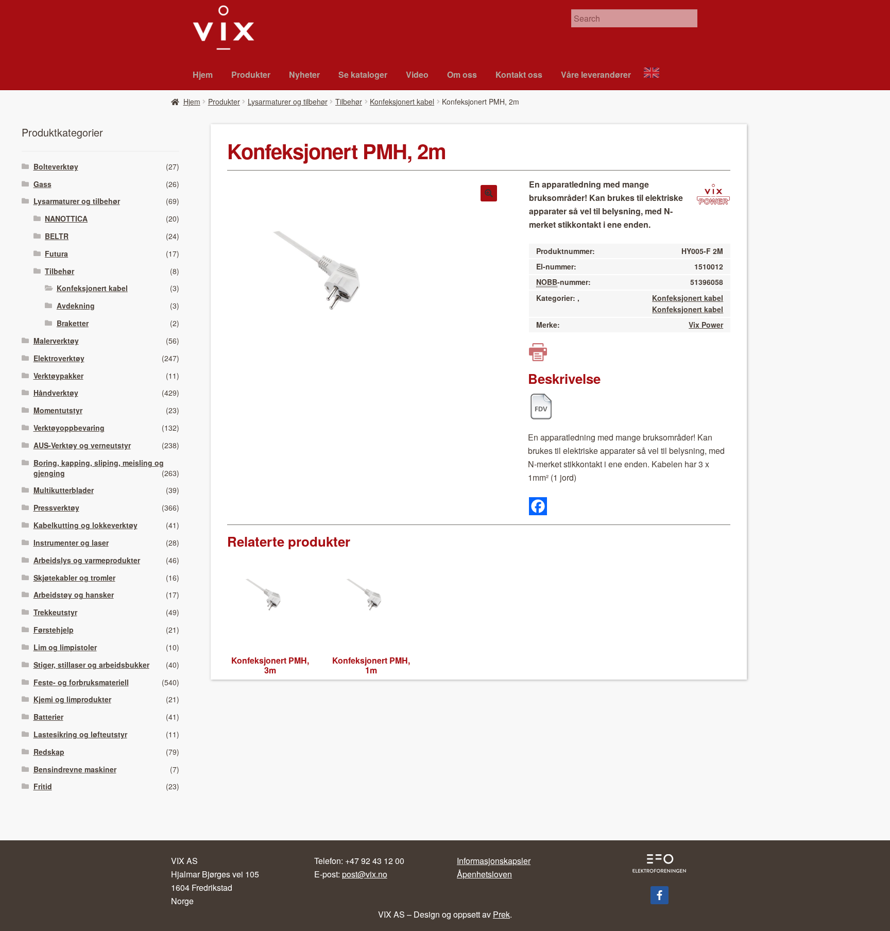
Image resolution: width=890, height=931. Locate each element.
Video (417, 74)
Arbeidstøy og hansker (73, 594)
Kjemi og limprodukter (72, 699)
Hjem (203, 74)
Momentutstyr (57, 410)
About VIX (656, 74)
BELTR (57, 236)
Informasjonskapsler (493, 861)
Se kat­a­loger (362, 74)
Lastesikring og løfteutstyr (80, 734)
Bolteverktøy (55, 166)
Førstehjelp (53, 629)
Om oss (462, 74)
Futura (56, 253)
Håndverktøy (55, 392)
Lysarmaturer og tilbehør (288, 101)
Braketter (73, 323)
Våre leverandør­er (596, 74)
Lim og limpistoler (65, 647)
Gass (42, 184)
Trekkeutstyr (55, 612)
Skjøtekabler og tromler (74, 577)
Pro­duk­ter (250, 74)
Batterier (48, 717)
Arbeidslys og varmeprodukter (86, 560)
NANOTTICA (66, 218)
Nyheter (304, 74)
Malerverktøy (56, 340)
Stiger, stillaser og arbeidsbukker (91, 664)
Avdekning (76, 305)
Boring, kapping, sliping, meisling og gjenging (98, 468)
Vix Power (706, 324)
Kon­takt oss (518, 74)
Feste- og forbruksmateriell (81, 682)
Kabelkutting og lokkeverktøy (85, 525)
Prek (501, 914)
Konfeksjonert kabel (402, 101)
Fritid (42, 786)
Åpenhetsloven (484, 874)
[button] (489, 193)
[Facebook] (538, 506)
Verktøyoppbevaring (69, 427)
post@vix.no (364, 874)
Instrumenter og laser (71, 542)
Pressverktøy (56, 507)
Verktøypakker (58, 375)
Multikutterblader (63, 490)
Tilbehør (348, 101)
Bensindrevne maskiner (74, 769)
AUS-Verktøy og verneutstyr (82, 445)
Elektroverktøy (58, 358)
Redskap (48, 752)
